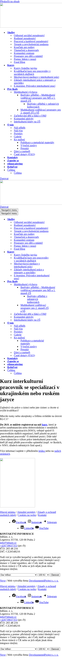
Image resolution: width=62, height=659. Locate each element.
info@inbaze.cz (8, 542)
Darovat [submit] (55, 575)
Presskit (25, 148)
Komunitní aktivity (24, 118)
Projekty (18, 133)
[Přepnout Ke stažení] (58, 337)
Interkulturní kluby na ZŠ (27, 121)
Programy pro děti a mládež (28, 56)
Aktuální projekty (26, 512)
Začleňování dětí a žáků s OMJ (30, 115)
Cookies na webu (27, 515)
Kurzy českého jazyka (25, 68)
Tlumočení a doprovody (26, 50)
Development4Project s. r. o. (44, 580)
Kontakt (42, 515)
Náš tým (18, 130)
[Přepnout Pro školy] (58, 281)
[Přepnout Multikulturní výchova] (58, 284)
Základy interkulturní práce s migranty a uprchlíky (35, 81)
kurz (44, 424)
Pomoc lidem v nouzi (25, 59)
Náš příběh (19, 127)
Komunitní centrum (24, 53)
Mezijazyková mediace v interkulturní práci (36, 77)
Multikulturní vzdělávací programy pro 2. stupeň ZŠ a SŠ (41, 111)
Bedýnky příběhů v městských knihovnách (43, 105)
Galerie (17, 136)
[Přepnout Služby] (58, 219)
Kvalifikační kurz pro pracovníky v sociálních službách (32, 72)
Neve (3, 580)
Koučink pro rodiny (24, 47)
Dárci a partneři (22, 151)
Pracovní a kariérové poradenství (31, 41)
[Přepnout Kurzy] (58, 252)
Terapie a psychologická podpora (31, 44)
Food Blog (19, 62)
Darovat (4, 178)
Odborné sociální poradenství (29, 35)
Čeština (18, 172)
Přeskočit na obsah (10, 1)
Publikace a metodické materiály (37, 142)
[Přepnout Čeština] (58, 370)
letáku (42, 451)
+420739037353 (8, 545)
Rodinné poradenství (25, 38)
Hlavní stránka (7, 512)
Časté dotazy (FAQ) (24, 154)
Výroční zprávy (29, 145)
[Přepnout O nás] (58, 323)
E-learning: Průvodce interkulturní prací (34, 86)
